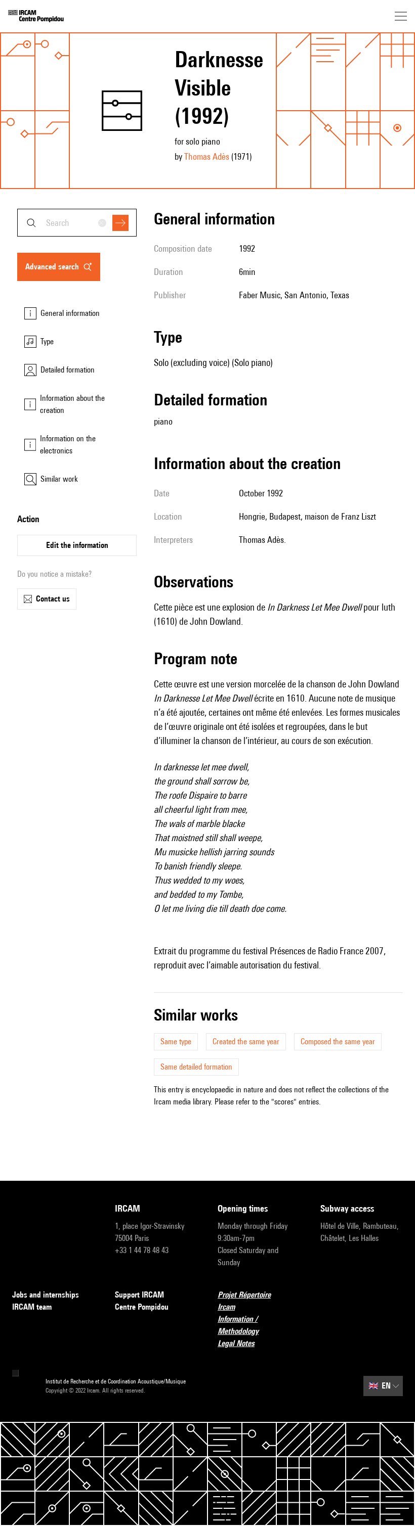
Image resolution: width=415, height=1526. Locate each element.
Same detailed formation (196, 1067)
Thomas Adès (206, 156)
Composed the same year (338, 1041)
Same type (175, 1041)
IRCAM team (32, 1307)
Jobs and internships (45, 1295)
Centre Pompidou (142, 1307)
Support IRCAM (139, 1295)
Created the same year (246, 1041)
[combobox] (77, 223)
